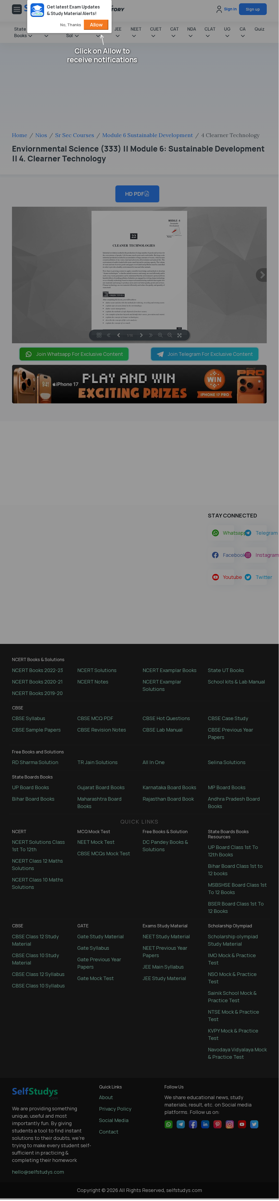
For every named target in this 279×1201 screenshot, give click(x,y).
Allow (96, 24)
